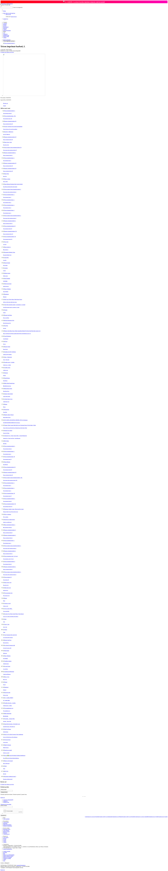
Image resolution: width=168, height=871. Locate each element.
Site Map (5, 852)
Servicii (4, 838)
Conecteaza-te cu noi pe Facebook (92, 816)
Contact (4, 842)
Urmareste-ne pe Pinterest (117, 816)
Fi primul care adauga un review (7, 784)
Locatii (4, 839)
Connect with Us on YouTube (128, 816)
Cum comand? (6, 830)
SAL (4, 860)
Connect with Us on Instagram (105, 816)
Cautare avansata (6, 851)
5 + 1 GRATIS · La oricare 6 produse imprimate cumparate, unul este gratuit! (85, 2)
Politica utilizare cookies (8, 856)
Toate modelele (6, 818)
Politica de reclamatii (7, 857)
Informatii (5, 823)
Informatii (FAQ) (6, 829)
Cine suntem (5, 837)
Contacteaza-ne (6, 834)
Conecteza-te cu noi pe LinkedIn (141, 816)
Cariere (4, 840)
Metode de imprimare (7, 825)
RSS (4, 853)
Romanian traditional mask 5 (7, 779)
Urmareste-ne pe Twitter (153, 816)
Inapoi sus (3, 797)
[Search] (1, 6)
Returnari (5, 832)
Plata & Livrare (6, 831)
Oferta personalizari (7, 824)
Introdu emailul (4, 805)
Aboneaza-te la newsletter (6, 804)
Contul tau (5, 801)
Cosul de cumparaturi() (8, 799)
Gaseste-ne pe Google (162, 816)
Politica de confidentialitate (8, 854)
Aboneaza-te (3, 815)
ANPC (4, 859)
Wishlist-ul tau (6, 802)
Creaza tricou (6, 822)
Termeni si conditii (7, 858)
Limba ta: (2, 863)
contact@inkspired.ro (7, 849)
